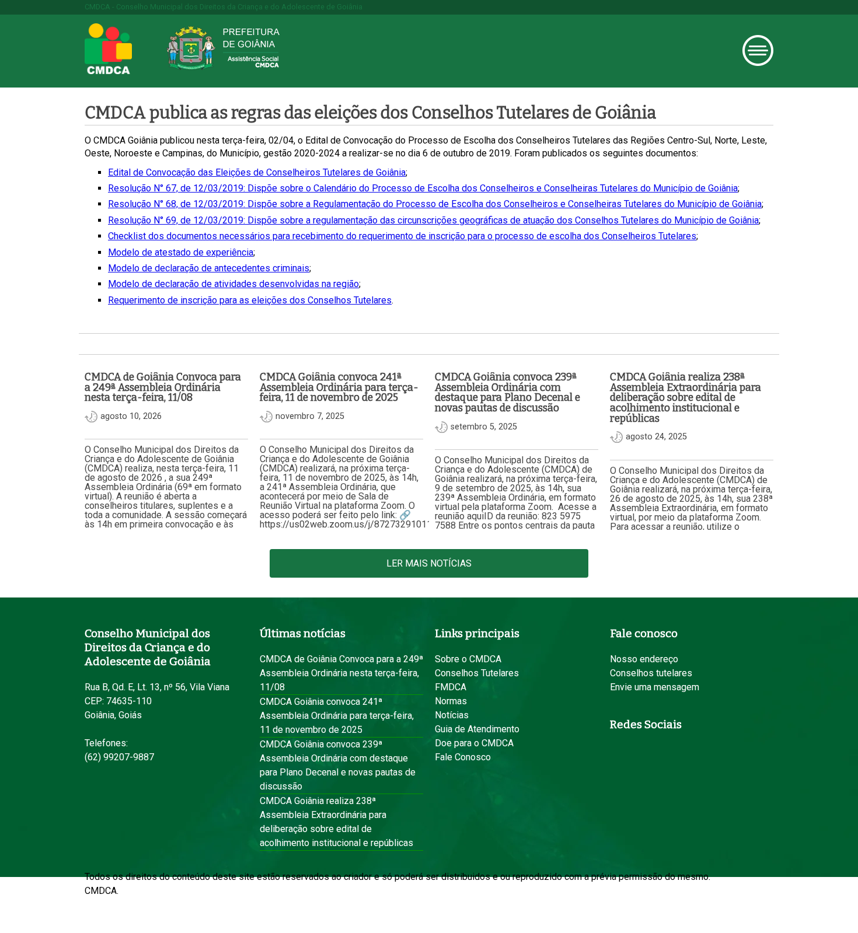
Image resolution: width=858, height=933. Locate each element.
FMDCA (450, 687)
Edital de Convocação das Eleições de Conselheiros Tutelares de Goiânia (257, 172)
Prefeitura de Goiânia (223, 48)
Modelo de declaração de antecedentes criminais (208, 268)
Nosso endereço (644, 659)
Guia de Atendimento (477, 729)
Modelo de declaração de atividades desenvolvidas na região (233, 283)
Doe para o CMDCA (474, 743)
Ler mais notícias (429, 563)
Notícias (452, 715)
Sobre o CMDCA (468, 659)
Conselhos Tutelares (477, 673)
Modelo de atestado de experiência (180, 252)
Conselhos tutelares (651, 673)
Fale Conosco (463, 757)
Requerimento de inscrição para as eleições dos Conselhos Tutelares (250, 300)
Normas (451, 701)
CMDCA (108, 49)
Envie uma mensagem (654, 687)
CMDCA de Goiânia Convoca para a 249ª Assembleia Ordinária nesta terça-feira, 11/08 (341, 673)
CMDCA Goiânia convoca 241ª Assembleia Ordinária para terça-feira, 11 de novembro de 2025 (337, 715)
